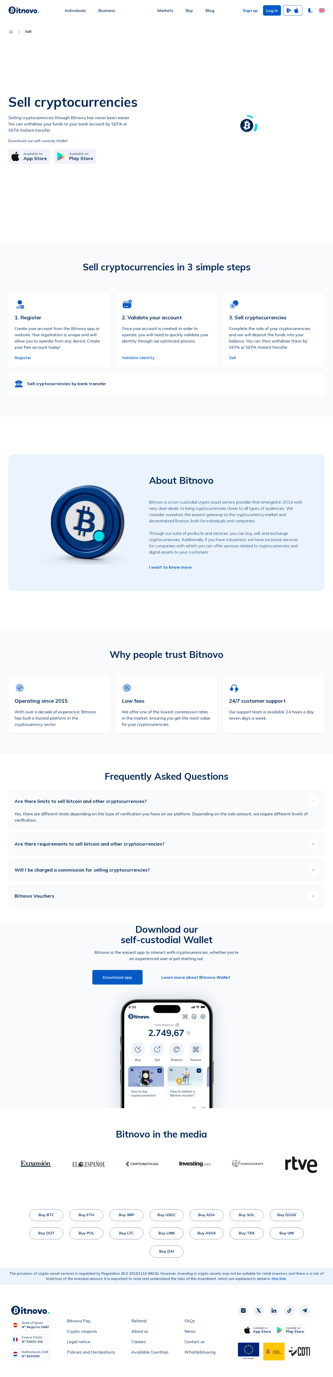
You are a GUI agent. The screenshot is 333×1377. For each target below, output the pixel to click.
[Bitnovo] (24, 10)
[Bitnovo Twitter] (258, 1310)
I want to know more (170, 567)
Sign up (250, 10)
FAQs (189, 1320)
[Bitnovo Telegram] (304, 1310)
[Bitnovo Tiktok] (289, 1310)
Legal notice (78, 1341)
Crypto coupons (82, 1331)
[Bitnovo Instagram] (243, 1310)
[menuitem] (75, 10)
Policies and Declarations (91, 1352)
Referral (138, 1320)
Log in (272, 10)
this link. (279, 1278)
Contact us (194, 1341)
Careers (138, 1341)
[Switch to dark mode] (310, 10)
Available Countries (150, 1352)
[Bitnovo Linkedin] (273, 1310)
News (190, 1331)
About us (139, 1331)
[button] (322, 10)
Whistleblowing (199, 1352)
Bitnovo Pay (79, 1320)
